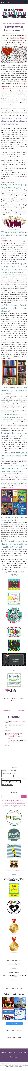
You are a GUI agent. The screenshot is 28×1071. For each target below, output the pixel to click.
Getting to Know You (19, 23)
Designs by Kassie (19, 1065)
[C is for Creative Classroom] (14, 651)
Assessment (5, 770)
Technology (5, 781)
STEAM (14, 778)
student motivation (7, 784)
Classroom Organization (8, 773)
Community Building (7, 776)
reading (18, 781)
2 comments (21, 33)
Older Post (21, 710)
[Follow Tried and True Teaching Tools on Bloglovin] (14, 964)
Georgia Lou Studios (16, 1066)
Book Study (13, 770)
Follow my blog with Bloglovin (14, 870)
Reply (6, 727)
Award (10, 23)
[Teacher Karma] (14, 624)
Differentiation (18, 776)
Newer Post (6, 710)
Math (9, 778)
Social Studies (21, 778)
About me (5, 23)
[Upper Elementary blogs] (14, 953)
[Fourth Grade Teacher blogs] (14, 934)
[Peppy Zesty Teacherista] (14, 605)
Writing (12, 781)
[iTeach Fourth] (14, 916)
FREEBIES (4, 778)
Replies (8, 730)
